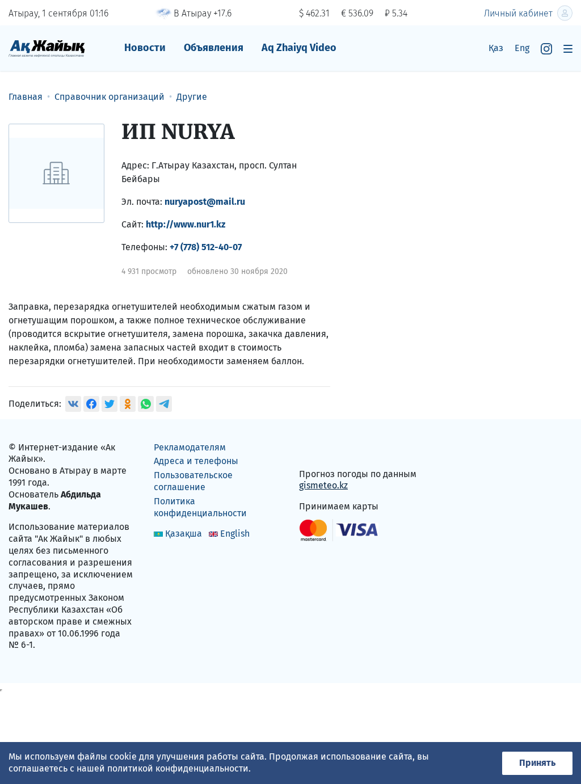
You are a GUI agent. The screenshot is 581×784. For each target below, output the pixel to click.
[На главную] (47, 48)
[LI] (324, 449)
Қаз (496, 48)
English (235, 533)
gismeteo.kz (323, 485)
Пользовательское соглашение (193, 481)
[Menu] (567, 48)
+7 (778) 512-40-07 (206, 247)
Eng (522, 48)
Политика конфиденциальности (200, 507)
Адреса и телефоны (196, 461)
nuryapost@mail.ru (205, 201)
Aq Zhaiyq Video (299, 47)
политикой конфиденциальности (178, 768)
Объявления (213, 47)
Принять (537, 762)
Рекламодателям (190, 447)
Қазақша (183, 533)
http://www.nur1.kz (185, 224)
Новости (145, 47)
